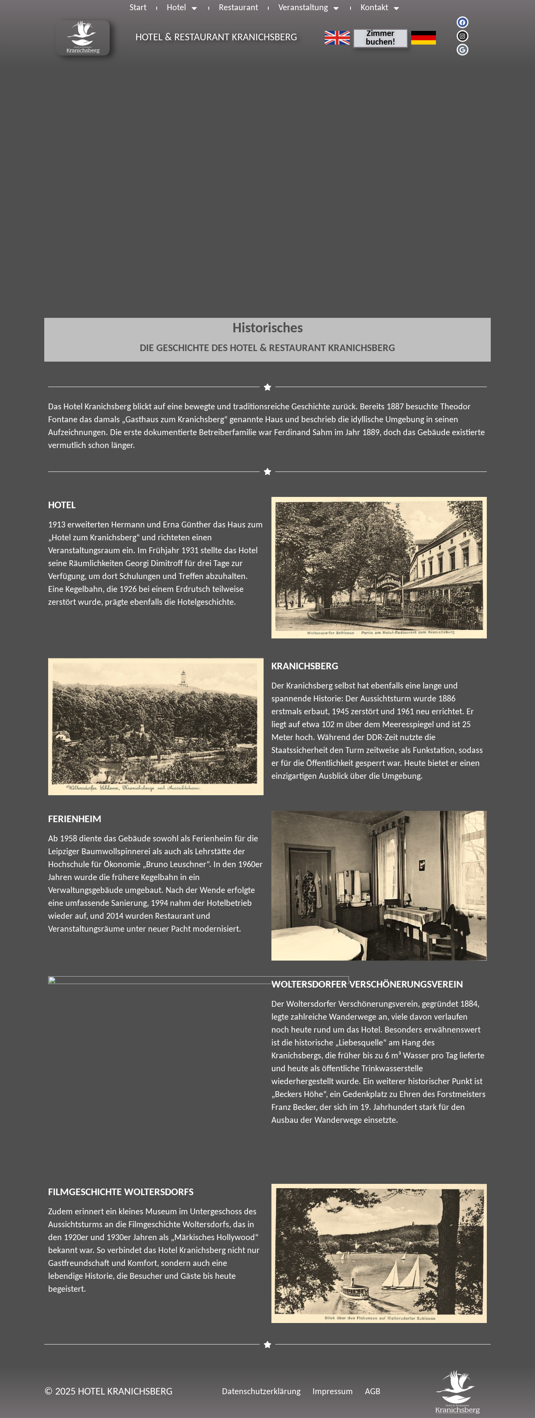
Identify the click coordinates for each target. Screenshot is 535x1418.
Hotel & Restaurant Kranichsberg (216, 37)
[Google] (462, 50)
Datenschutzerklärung (261, 1392)
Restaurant (238, 8)
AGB (372, 1392)
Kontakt (374, 8)
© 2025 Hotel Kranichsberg (108, 1392)
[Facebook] (462, 22)
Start (138, 8)
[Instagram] (462, 36)
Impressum (333, 1392)
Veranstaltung (303, 8)
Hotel (176, 8)
